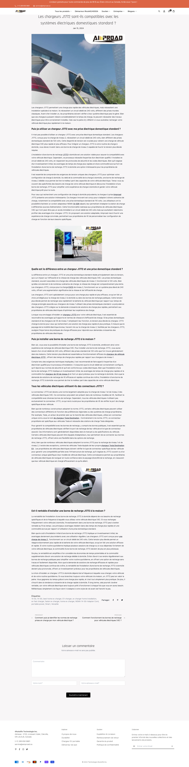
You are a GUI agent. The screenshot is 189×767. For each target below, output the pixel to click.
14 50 (34, 599)
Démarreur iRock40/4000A (86, 11)
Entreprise (118, 11)
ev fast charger (38, 601)
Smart (47, 604)
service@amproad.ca (23, 744)
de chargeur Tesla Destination (66, 418)
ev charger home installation (84, 599)
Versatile (54, 604)
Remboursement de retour (108, 738)
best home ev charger (52, 599)
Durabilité (65, 738)
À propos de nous (69, 734)
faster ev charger (52, 601)
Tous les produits (62, 11)
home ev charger (67, 601)
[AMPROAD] (20, 11)
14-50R (76, 204)
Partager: (106, 600)
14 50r (39, 599)
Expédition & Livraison (106, 734)
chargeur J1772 (69, 315)
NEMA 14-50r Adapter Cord (87, 601)
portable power (38, 604)
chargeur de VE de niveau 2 (57, 374)
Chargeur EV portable (71, 741)
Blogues (131, 11)
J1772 (65, 155)
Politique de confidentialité (108, 745)
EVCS (71, 287)
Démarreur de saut (69, 745)
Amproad (117, 194)
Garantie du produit (105, 741)
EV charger (67, 599)
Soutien (105, 11)
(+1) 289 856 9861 (22, 741)
